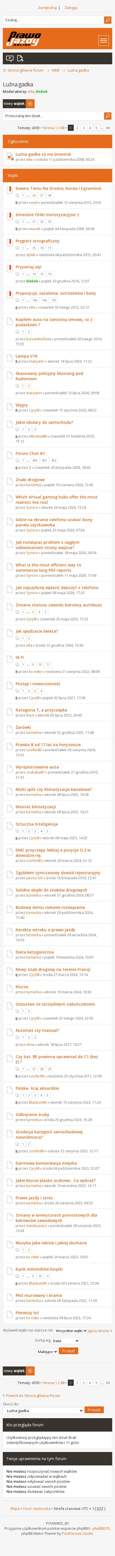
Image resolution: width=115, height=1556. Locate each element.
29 (49, 1069)
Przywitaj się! (28, 266)
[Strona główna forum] (23, 39)
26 (34, 195)
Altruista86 (38, 436)
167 (53, 300)
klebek (41, 91)
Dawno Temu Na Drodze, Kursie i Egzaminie (58, 188)
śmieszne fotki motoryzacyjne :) (47, 214)
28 (49, 195)
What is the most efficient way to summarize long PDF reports (48, 567)
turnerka (33, 484)
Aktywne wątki (21, 58)
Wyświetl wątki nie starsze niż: (28, 1330)
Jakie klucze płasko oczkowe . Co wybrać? (56, 1180)
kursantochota (38, 338)
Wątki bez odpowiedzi (10, 58)
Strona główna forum (25, 70)
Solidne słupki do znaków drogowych (51, 890)
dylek (30, 254)
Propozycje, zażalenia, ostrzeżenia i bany (56, 293)
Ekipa (15, 1508)
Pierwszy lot (27, 1312)
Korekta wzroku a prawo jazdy (45, 929)
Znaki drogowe (30, 479)
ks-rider (35, 671)
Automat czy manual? (37, 1030)
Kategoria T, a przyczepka (41, 710)
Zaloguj (70, 7)
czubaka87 (35, 772)
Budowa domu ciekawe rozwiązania (50, 907)
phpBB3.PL (102, 1528)
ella (31, 91)
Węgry (22, 405)
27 (42, 195)
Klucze (22, 986)
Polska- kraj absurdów (37, 1088)
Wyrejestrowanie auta (37, 767)
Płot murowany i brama (39, 1295)
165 (34, 300)
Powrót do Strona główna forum (33, 1395)
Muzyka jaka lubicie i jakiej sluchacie (51, 1242)
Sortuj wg (43, 1340)
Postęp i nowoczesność (38, 683)
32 (42, 222)
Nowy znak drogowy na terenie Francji (53, 969)
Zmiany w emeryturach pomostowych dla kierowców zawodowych (56, 1217)
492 (53, 460)
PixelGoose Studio (77, 1533)
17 (49, 248)
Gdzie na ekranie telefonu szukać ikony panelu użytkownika (54, 522)
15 (34, 248)
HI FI (20, 657)
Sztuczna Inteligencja (37, 824)
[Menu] (103, 40)
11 (48, 664)
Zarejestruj (47, 7)
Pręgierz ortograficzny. (38, 240)
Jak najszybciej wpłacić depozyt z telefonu (57, 587)
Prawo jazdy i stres (34, 1197)
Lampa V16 (26, 356)
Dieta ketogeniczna (35, 952)
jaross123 (34, 877)
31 (34, 222)
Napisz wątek (14, 101)
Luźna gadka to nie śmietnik (43, 154)
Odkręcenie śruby (32, 1114)
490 (34, 460)
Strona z (53, 127)
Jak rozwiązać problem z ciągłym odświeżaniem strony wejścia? (48, 545)
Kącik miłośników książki (39, 1269)
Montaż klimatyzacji (36, 806)
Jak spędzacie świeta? (37, 631)
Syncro (32, 507)
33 (49, 222)
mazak (34, 228)
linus (30, 715)
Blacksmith (38, 1102)
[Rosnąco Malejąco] (57, 1351)
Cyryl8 (34, 410)
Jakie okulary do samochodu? (44, 422)
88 (108, 128)
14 (34, 274)
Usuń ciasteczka (37, 1508)
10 (40, 664)
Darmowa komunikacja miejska (46, 1163)
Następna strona (94, 1330)
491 (44, 460)
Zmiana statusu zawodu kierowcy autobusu (59, 604)
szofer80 (33, 749)
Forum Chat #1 (30, 453)
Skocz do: (11, 1403)
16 (42, 248)
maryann (36, 361)
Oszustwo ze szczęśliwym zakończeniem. (56, 1004)
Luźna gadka (78, 70)
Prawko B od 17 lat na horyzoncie (48, 744)
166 (44, 300)
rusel (33, 202)
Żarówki (23, 727)
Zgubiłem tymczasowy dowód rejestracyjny (58, 872)
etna (30, 1044)
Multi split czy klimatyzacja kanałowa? (54, 789)
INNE (56, 70)
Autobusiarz (36, 1225)
